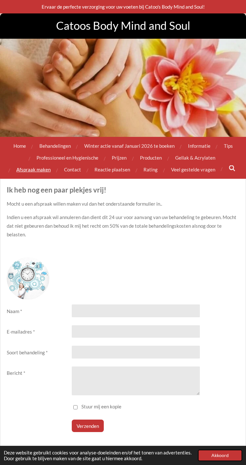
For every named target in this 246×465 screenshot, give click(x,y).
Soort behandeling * (27, 352)
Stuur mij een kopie (101, 407)
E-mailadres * (21, 332)
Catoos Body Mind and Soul (123, 25)
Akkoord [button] (220, 455)
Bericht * (16, 373)
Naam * (14, 311)
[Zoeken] (232, 168)
